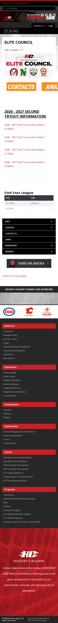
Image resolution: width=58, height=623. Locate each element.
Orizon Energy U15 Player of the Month (21, 521)
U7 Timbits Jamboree (13, 473)
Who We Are (9, 358)
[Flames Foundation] (14, 311)
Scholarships (9, 443)
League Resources (12, 388)
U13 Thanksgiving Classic (15, 480)
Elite (5, 502)
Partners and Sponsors (14, 350)
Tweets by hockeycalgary (14, 276)
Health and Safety (12, 380)
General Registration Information (19, 431)
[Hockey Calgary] (8, 22)
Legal (6, 343)
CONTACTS (11, 233)
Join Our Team (10, 339)
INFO (7, 221)
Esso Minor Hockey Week (15, 461)
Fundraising (9, 376)
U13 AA (9, 208)
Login (50, 25)
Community (8, 494)
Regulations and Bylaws (14, 391)
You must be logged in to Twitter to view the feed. (29, 280)
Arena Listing (9, 372)
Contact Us (38, 25)
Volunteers (8, 354)
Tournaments (9, 395)
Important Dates (11, 384)
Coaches (7, 409)
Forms (6, 439)
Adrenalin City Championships (17, 457)
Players (6, 417)
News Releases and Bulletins (16, 346)
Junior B (35, 203)
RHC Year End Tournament (16, 469)
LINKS (8, 239)
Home (6, 50)
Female (6, 506)
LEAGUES (9, 227)
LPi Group (42, 620)
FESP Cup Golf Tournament (16, 465)
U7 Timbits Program (12, 518)
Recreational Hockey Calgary (17, 514)
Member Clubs (10, 335)
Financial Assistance (12, 435)
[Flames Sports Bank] (32, 311)
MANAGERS (11, 245)
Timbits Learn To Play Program (18, 476)
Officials (7, 413)
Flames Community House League (19, 498)
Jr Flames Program (12, 510)
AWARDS (9, 251)
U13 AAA (10, 203)
